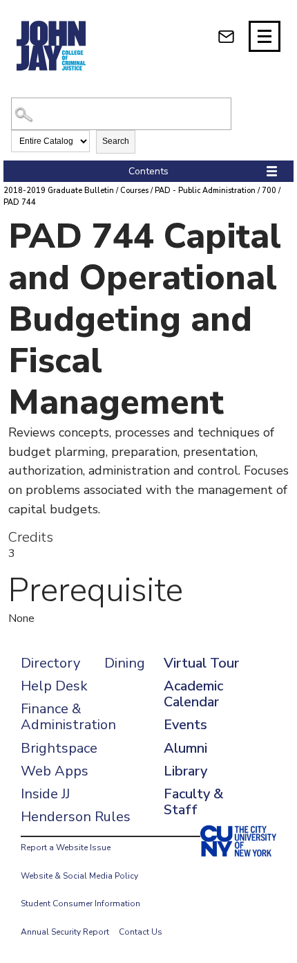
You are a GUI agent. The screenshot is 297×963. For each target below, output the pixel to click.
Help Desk (54, 686)
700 (269, 190)
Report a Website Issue (66, 847)
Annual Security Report (65, 931)
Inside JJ (45, 794)
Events (185, 724)
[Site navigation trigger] (264, 36)
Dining (124, 663)
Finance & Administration (68, 716)
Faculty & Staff (193, 802)
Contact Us (140, 931)
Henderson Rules (76, 816)
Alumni (185, 748)
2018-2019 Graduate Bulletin (58, 190)
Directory (50, 663)
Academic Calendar (193, 694)
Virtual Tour (201, 663)
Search (115, 141)
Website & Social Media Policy (79, 875)
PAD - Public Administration (205, 190)
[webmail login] (226, 36)
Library (185, 771)
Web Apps (54, 771)
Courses (134, 190)
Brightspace (59, 748)
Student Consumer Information (80, 903)
